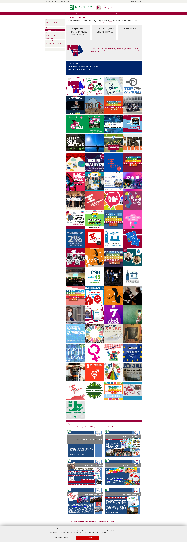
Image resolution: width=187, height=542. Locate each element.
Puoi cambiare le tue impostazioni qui (59, 532)
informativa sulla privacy (101, 532)
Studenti (57, 1)
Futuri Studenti (49, 1)
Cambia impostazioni (61, 537)
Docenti (73, 1)
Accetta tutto (87, 537)
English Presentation (136, 1)
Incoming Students (65, 1)
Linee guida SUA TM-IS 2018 (107, 22)
